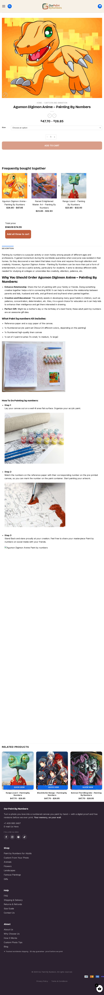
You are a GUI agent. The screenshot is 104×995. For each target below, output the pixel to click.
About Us (8, 929)
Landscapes (9, 870)
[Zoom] (5, 94)
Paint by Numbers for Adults (18, 853)
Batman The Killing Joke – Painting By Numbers (86, 794)
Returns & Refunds (13, 904)
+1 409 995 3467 (12, 823)
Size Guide (9, 908)
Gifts (6, 879)
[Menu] (4, 6)
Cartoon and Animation (55, 103)
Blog (6, 946)
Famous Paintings (12, 874)
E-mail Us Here (11, 826)
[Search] (10, 6)
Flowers (8, 866)
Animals (7, 862)
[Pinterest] (18, 837)
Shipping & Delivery (13, 900)
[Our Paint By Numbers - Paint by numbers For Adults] (52, 6)
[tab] (8, 248)
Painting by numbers (12, 254)
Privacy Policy (42, 981)
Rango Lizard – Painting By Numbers (18, 794)
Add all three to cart (18, 234)
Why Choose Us (12, 933)
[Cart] (100, 6)
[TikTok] (24, 837)
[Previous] (2, 776)
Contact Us (9, 912)
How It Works (10, 938)
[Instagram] (12, 837)
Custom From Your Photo (16, 857)
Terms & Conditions (59, 981)
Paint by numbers (20, 318)
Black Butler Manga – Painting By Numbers (52, 794)
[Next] (102, 776)
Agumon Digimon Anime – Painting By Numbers (45, 264)
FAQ (6, 895)
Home (39, 103)
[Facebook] (6, 837)
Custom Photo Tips (13, 942)
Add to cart (52, 145)
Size (4, 127)
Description (8, 248)
